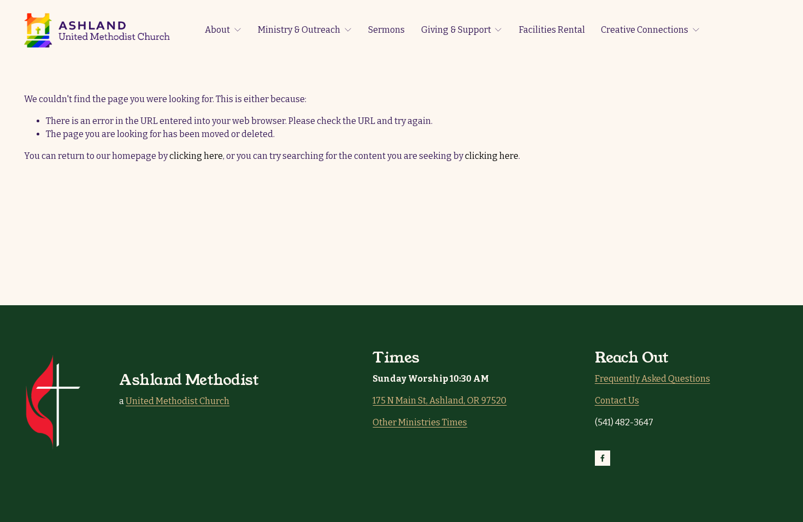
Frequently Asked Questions (652, 378)
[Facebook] (602, 458)
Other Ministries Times (420, 422)
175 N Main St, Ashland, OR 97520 (439, 400)
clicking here (196, 156)
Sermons (386, 30)
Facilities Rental (552, 30)
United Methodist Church (177, 401)
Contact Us (617, 400)
